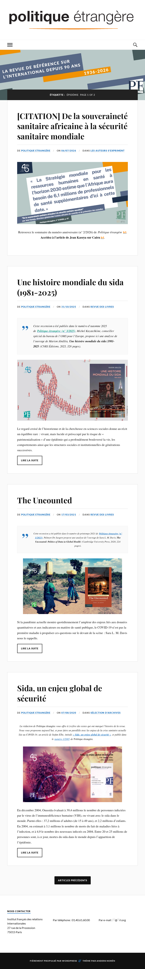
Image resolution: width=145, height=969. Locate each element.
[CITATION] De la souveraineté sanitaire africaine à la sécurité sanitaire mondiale (72, 126)
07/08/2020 (68, 712)
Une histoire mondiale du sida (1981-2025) (70, 287)
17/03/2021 (68, 514)
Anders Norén (106, 960)
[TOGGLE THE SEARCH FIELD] (135, 45)
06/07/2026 (68, 150)
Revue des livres (102, 306)
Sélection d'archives (106, 712)
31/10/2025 (68, 306)
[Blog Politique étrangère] (72, 19)
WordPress (69, 960)
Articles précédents (72, 880)
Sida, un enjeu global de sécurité (59, 693)
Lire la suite (29, 460)
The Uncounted (44, 500)
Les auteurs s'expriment (108, 150)
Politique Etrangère (35, 150)
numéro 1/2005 (62, 739)
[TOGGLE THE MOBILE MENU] (10, 45)
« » (92, 734)
